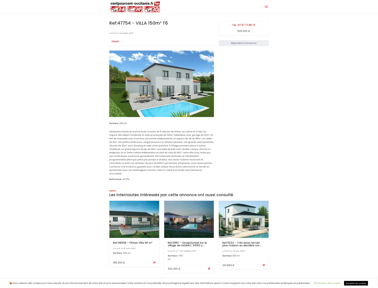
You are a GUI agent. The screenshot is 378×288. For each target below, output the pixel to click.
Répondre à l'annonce (243, 43)
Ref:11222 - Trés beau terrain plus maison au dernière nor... (241, 244)
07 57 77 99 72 (246, 25)
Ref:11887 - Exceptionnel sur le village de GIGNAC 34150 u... (187, 244)
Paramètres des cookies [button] (327, 283)
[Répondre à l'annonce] (154, 263)
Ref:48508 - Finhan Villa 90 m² (132, 243)
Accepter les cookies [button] (356, 283)
